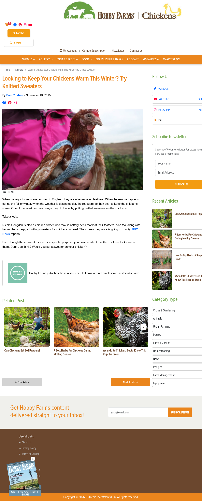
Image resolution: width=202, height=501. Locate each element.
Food (85, 59)
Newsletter (118, 51)
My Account (69, 51)
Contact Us (136, 51)
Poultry (44, 59)
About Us (27, 442)
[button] (143, 327)
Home (7, 69)
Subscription (180, 412)
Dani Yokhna (15, 95)
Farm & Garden (66, 59)
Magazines (150, 59)
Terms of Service (30, 454)
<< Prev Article (22, 382)
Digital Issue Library (109, 59)
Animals (27, 59)
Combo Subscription (94, 51)
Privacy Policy (29, 448)
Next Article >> (130, 382)
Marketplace (171, 59)
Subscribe (18, 33)
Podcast (133, 59)
